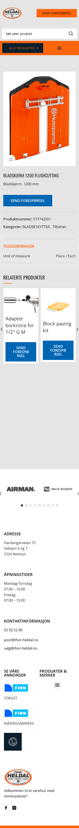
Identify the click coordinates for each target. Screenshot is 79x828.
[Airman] (21, 489)
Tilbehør (59, 226)
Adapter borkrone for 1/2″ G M (19, 325)
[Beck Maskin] (58, 489)
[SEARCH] (70, 34)
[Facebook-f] (6, 808)
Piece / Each (66, 256)
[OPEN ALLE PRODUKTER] (37, 48)
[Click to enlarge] (11, 159)
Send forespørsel (28, 200)
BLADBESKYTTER (36, 226)
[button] (59, 48)
